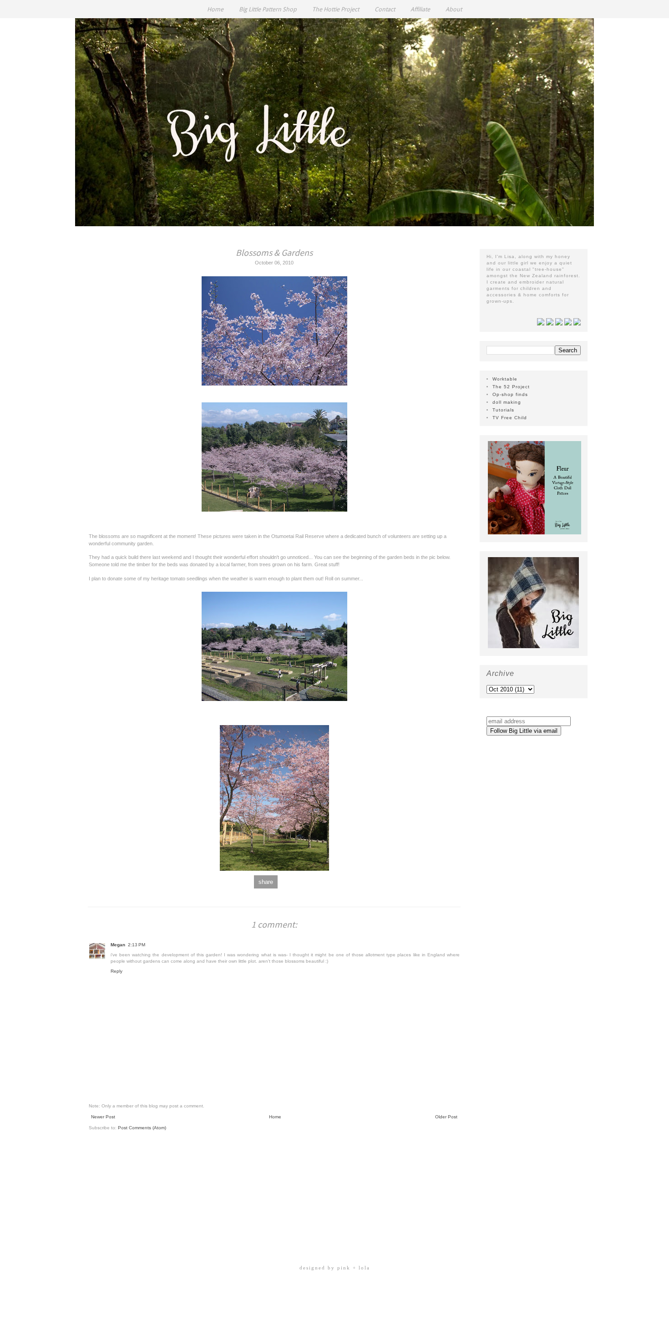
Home (215, 9)
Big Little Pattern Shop (268, 9)
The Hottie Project (335, 9)
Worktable (504, 378)
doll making (506, 402)
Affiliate (420, 9)
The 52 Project (511, 386)
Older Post (446, 1116)
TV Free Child (509, 417)
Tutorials (503, 409)
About (454, 9)
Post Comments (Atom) (142, 1127)
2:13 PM (136, 944)
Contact (385, 9)
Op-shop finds (510, 394)
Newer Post (103, 1116)
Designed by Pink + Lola (334, 1267)
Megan (118, 944)
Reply (116, 971)
